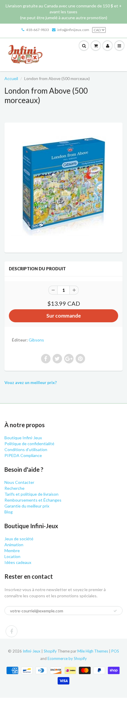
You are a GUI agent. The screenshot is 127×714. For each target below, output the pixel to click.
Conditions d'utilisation (25, 449)
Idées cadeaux (17, 562)
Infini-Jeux (31, 651)
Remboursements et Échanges (32, 499)
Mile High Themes (92, 651)
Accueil (11, 78)
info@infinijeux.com (73, 29)
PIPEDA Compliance (23, 455)
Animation (13, 544)
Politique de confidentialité (29, 443)
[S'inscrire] (115, 611)
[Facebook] (11, 631)
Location (12, 556)
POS (115, 651)
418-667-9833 (37, 29)
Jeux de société (18, 538)
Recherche (14, 488)
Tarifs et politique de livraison (31, 494)
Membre (12, 550)
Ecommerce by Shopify (67, 658)
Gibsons (36, 339)
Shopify (50, 651)
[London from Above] (63, 187)
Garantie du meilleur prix (26, 505)
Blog (8, 511)
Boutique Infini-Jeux (23, 437)
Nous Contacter (19, 482)
